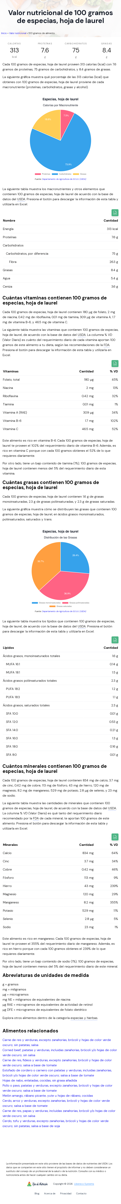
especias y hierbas (84, 1018)
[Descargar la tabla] (115, 212)
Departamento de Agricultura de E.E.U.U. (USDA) (64, 179)
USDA (21, 199)
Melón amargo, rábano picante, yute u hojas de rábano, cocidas (48, 1096)
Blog (37, 1193)
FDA (106, 345)
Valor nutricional (17, 33)
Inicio (4, 33)
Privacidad (65, 1193)
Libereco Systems (84, 1184)
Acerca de (49, 1193)
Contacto (81, 1193)
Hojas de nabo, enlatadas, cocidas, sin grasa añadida (40, 1080)
